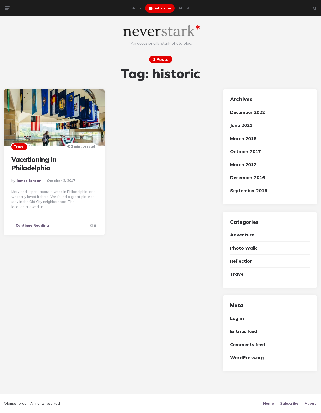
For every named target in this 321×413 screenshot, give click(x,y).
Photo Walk (243, 248)
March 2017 (243, 164)
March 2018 (243, 138)
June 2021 (241, 125)
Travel (19, 147)
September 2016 (248, 190)
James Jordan (28, 181)
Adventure (242, 235)
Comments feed (247, 344)
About (184, 8)
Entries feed (243, 331)
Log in (237, 318)
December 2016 (247, 177)
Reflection (241, 261)
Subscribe (162, 8)
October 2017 (245, 151)
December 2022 (247, 112)
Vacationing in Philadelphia (33, 163)
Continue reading (32, 225)
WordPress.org (247, 357)
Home (136, 8)
